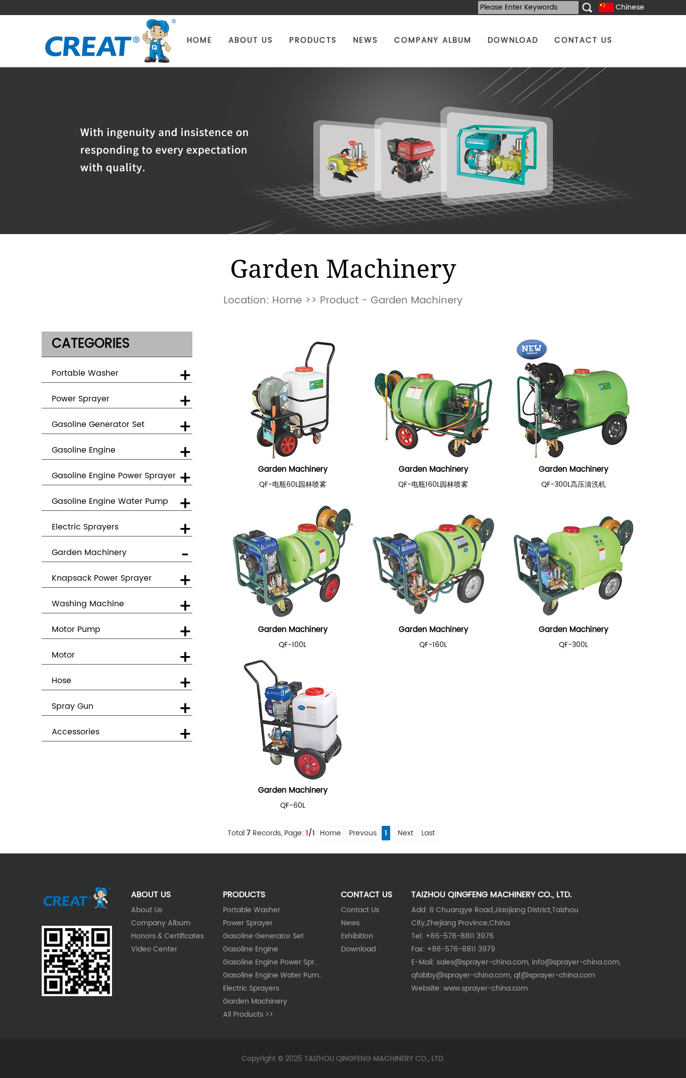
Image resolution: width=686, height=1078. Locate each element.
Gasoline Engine (84, 450)
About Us (146, 910)
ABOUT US (250, 40)
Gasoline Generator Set (98, 424)
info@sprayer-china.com (575, 962)
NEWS (365, 40)
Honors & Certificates (167, 936)
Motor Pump (76, 629)
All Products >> (248, 1014)
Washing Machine (88, 603)
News (350, 923)
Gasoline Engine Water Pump (110, 501)
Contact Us (360, 910)
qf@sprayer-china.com (554, 975)
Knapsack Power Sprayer (102, 578)
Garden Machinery (89, 552)
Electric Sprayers (85, 526)
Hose (61, 680)
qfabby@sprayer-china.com (460, 975)
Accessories (75, 731)
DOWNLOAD (513, 40)
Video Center (154, 949)
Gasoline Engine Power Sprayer (114, 475)
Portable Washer (85, 373)
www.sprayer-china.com (485, 988)
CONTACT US (583, 40)
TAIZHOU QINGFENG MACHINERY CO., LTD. (374, 1058)
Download (358, 949)
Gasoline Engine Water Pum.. (272, 975)
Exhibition (357, 936)
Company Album (160, 923)
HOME (199, 40)
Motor (63, 655)
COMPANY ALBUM (433, 40)
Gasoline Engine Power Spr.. (270, 962)
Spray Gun (72, 706)
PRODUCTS (313, 40)
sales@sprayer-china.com (482, 962)
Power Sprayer (80, 398)
